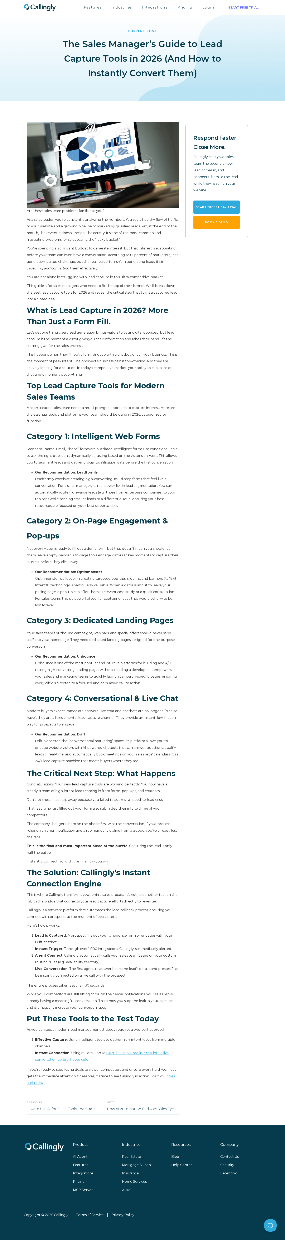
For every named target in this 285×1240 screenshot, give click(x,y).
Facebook (228, 1173)
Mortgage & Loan (136, 1165)
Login (208, 7)
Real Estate (131, 1157)
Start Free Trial (243, 7)
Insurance (130, 1173)
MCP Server (83, 1190)
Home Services (134, 1182)
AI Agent (80, 1157)
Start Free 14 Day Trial (216, 207)
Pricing (184, 7)
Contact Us (229, 1157)
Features (92, 7)
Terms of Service (90, 1215)
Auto (126, 1190)
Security (227, 1165)
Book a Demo (216, 222)
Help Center (181, 1165)
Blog (175, 1157)
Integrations (154, 7)
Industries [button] (121, 7)
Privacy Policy (122, 1215)
